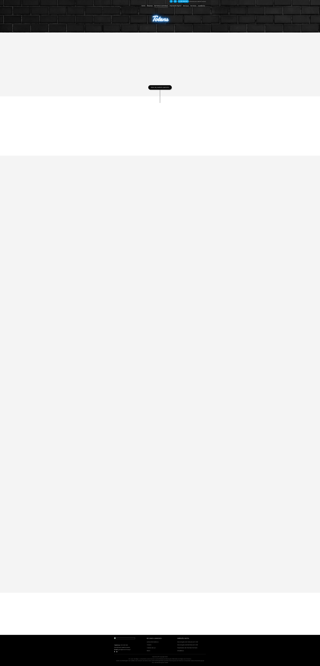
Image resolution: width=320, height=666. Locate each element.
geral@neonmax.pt (124, 649)
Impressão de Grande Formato (187, 648)
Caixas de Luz (151, 648)
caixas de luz (139, 192)
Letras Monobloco (153, 642)
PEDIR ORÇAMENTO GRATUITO (160, 87)
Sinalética (180, 650)
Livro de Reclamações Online (160, 662)
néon (131, 192)
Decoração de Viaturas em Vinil (187, 642)
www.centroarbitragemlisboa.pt (157, 660)
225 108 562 (184, 1)
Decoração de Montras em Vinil (187, 645)
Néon (148, 650)
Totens (149, 645)
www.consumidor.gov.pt (197, 660)
